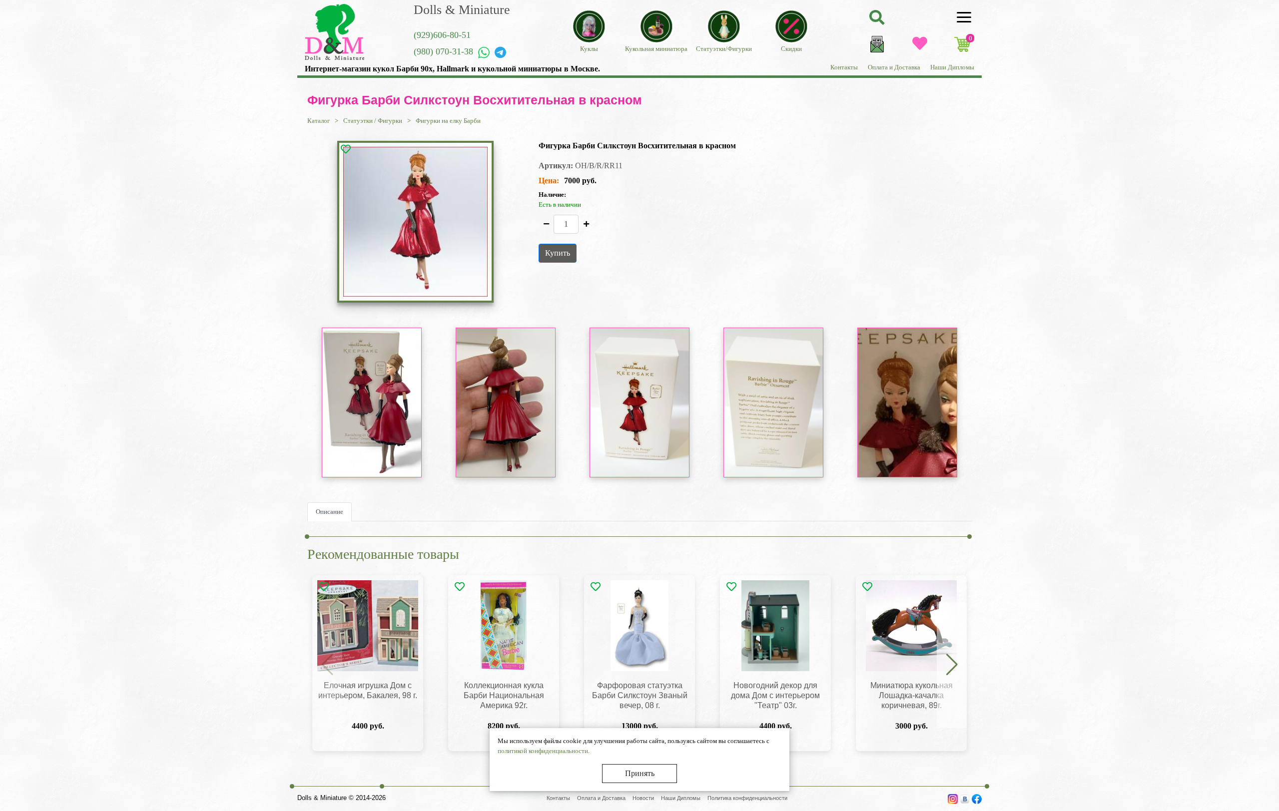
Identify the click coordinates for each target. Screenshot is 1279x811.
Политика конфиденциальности (747, 798)
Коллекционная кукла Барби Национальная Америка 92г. (504, 695)
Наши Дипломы (952, 67)
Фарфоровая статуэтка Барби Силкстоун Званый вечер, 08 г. (639, 695)
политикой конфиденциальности (543, 751)
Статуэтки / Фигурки (372, 120)
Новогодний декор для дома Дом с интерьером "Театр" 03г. (775, 695)
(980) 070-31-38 (443, 51)
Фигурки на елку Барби (448, 120)
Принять (639, 773)
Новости (643, 798)
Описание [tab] (329, 511)
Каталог (318, 120)
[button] (952, 665)
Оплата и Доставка (894, 67)
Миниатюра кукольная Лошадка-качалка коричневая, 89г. (911, 695)
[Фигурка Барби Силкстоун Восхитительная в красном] (415, 222)
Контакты (844, 67)
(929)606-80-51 (442, 35)
